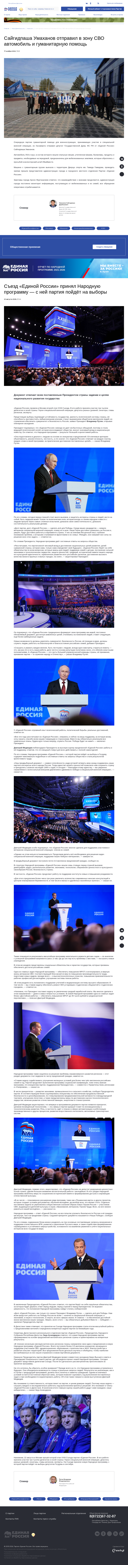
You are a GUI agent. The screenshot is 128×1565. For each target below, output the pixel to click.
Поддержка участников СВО (64, 20)
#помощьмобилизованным (83, 228)
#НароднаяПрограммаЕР (89, 1499)
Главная (6, 28)
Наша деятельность (41, 14)
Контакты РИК (12, 1519)
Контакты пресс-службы (45, 1519)
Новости (30, 28)
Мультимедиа (98, 14)
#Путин (39, 1499)
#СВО (103, 228)
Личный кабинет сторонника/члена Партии (105, 9)
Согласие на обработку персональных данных (20, 1558)
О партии (7, 14)
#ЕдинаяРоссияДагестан (30, 228)
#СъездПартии (69, 1499)
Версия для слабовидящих (114, 3)
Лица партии (22, 14)
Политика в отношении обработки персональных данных (25, 1556)
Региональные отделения (74, 1513)
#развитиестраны (111, 1499)
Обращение (72, 9)
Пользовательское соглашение (15, 1552)
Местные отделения (63, 14)
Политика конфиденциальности (15, 1554)
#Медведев (54, 1499)
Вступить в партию (117, 14)
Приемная (81, 14)
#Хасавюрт (49, 228)
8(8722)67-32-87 (103, 1516)
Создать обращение (104, 247)
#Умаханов (64, 228)
